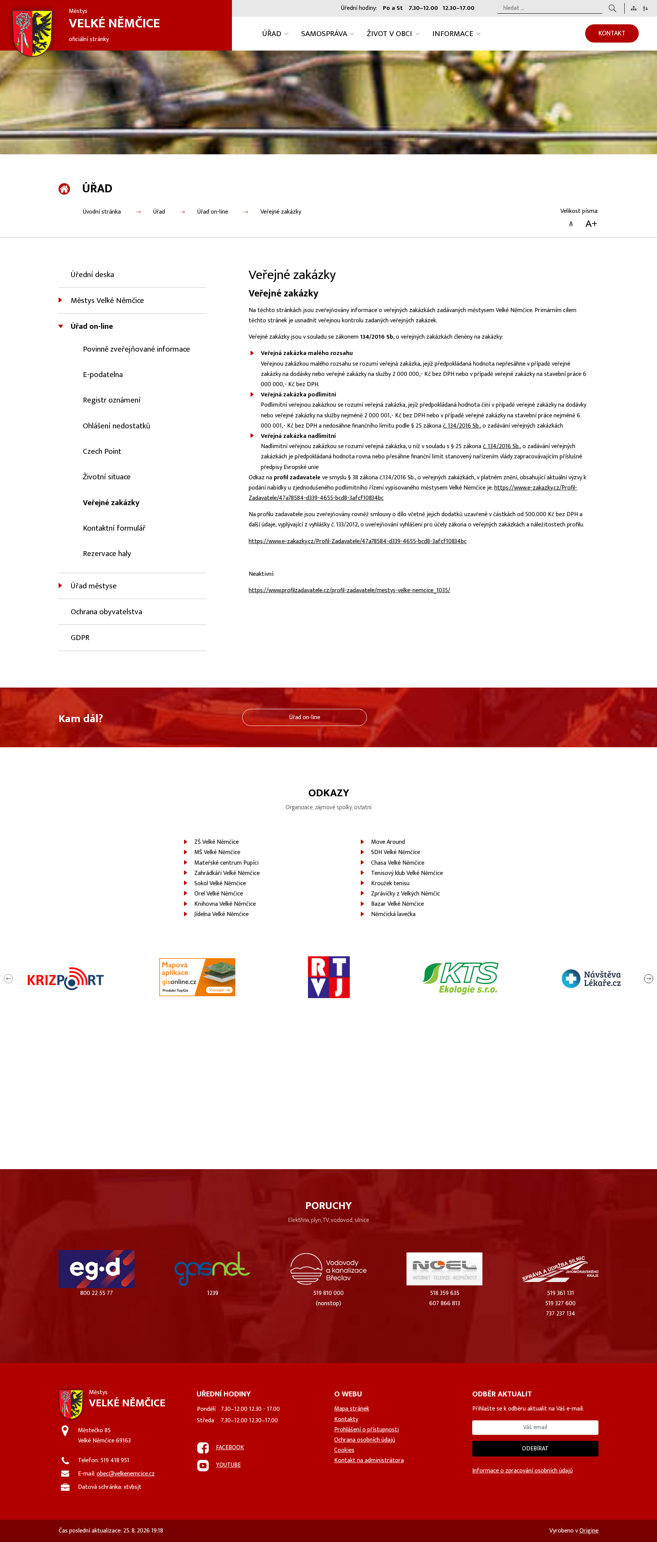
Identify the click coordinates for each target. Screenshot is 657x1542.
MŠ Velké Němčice (217, 852)
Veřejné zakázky (280, 212)
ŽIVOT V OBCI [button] (389, 33)
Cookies (344, 1450)
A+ (591, 224)
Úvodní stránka (102, 212)
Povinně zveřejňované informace (136, 349)
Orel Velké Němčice (218, 894)
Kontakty (346, 1419)
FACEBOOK (230, 1447)
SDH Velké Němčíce (395, 852)
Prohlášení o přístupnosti (366, 1430)
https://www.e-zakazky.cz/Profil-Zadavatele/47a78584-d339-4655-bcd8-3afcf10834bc (358, 541)
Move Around (388, 842)
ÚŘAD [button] (271, 33)
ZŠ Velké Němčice (216, 842)
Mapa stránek (351, 1409)
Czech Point (102, 451)
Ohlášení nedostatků (116, 426)
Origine (588, 1531)
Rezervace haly (107, 553)
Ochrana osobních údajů (364, 1440)
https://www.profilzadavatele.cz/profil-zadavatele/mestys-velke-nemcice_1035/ (349, 590)
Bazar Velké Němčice (397, 904)
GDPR (80, 637)
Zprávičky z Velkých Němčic (405, 894)
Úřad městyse (94, 586)
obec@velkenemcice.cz (126, 1474)
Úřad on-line (212, 212)
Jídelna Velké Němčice (221, 914)
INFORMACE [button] (452, 33)
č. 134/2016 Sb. (461, 426)
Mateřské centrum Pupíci (226, 863)
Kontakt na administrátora (369, 1460)
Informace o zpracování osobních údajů (522, 1471)
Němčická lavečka (393, 914)
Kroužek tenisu (390, 883)
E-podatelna (103, 374)
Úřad (159, 212)
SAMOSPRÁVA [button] (324, 33)
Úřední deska (92, 274)
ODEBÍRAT (535, 1449)
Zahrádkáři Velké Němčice (227, 873)
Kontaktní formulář (114, 528)
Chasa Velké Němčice (397, 863)
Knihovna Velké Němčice (225, 904)
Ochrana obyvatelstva (106, 611)
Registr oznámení (112, 400)
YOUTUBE (228, 1465)
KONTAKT (611, 33)
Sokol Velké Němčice (220, 883)
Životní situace (107, 476)
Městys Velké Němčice (107, 300)
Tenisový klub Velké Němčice (407, 873)
